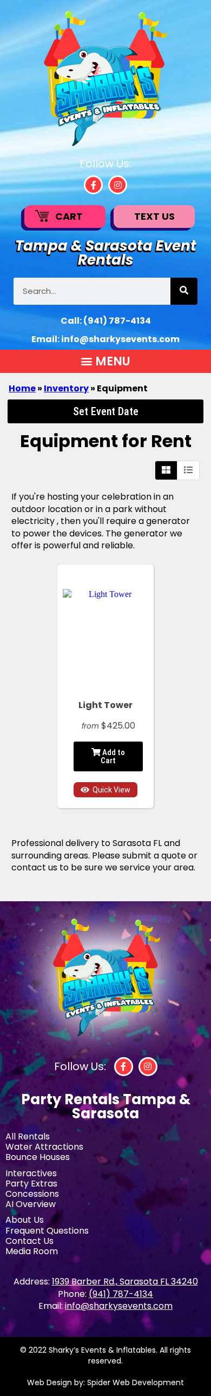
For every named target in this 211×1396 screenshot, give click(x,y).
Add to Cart (113, 756)
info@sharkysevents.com (120, 339)
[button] (105, 361)
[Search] (183, 291)
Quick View (111, 789)
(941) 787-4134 (117, 320)
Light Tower (105, 705)
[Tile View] (166, 470)
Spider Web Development (135, 1382)
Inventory (66, 388)
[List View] (188, 470)
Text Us (154, 216)
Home (22, 388)
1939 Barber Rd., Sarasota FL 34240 (125, 1281)
